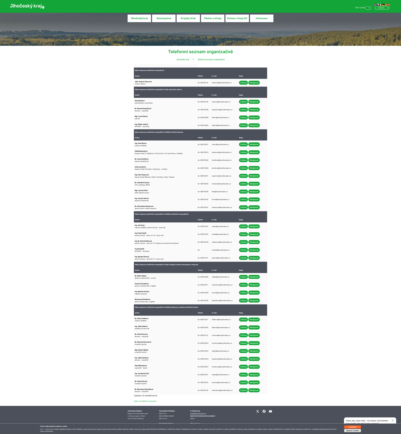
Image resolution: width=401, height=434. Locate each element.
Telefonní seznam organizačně (211, 59)
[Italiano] (386, 5)
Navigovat (254, 83)
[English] (375, 5)
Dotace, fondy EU (237, 18)
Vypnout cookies (352, 430)
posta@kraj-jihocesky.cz (198, 413)
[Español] (388, 5)
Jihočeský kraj (139, 18)
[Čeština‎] (378, 5)
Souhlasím (353, 427)
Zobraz (243, 83)
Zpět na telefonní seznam (145, 401)
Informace (262, 18)
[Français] (380, 5)
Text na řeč (360, 7)
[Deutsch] (383, 5)
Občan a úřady (212, 18)
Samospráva (164, 18)
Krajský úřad (188, 18)
